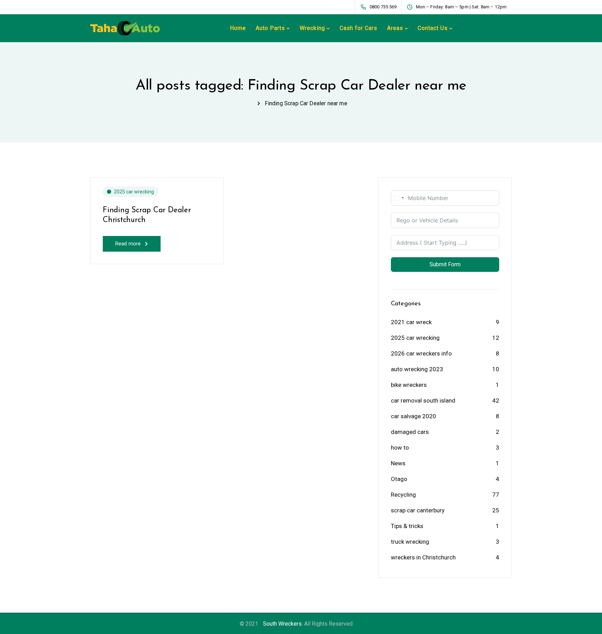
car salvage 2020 (413, 416)
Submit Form (445, 264)
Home (238, 28)
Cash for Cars (358, 28)
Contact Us (433, 28)
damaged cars (410, 431)
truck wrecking (410, 541)
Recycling (403, 494)
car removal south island (423, 400)
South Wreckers (282, 623)
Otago (399, 478)
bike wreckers (409, 384)
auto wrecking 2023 (417, 369)
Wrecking (312, 28)
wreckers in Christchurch (423, 557)
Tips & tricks (407, 525)
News (398, 463)
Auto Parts (270, 28)
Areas (395, 28)
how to (400, 447)
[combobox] (398, 198)
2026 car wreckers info (421, 353)
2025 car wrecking (134, 191)
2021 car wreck (411, 322)
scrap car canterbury (418, 510)
